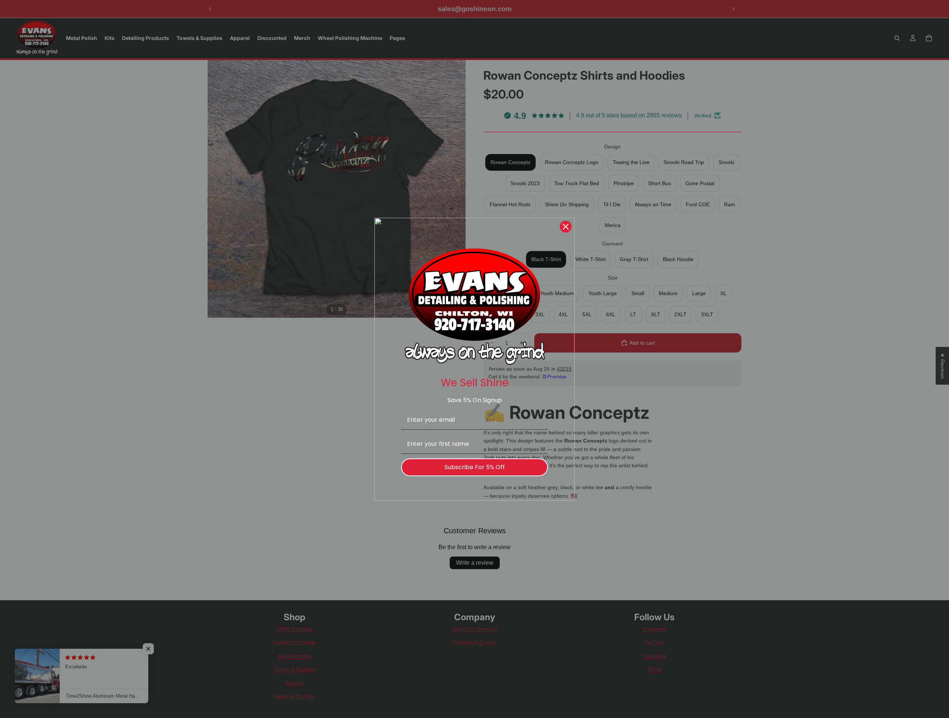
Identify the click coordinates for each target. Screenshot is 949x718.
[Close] (566, 227)
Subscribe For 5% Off (474, 467)
